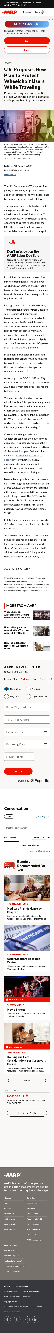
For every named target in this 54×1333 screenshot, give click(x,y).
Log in (36, 816)
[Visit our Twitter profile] (17, 1319)
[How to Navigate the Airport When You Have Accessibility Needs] (41, 631)
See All (27, 1080)
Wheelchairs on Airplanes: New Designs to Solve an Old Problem (17, 615)
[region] (27, 832)
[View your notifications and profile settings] (48, 837)
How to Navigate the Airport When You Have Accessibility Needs (16, 630)
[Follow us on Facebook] (7, 1319)
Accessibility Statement (30, 1291)
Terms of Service (10, 1291)
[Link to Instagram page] (26, 1319)
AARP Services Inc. (34, 1240)
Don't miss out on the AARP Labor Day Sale (23, 253)
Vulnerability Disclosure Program (16, 1307)
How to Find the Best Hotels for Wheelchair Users (16, 646)
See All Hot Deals (27, 1113)
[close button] (51, 19)
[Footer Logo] (27, 1175)
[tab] (8, 679)
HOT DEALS (15, 1096)
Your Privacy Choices (12, 1312)
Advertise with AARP (34, 1219)
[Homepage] (10, 12)
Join (27, 40)
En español (10, 174)
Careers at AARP (33, 1224)
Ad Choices (37, 1307)
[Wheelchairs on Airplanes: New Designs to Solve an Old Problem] (41, 615)
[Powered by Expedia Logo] (33, 781)
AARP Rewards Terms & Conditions (17, 1297)
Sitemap (7, 1286)
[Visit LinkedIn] (35, 1319)
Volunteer (8, 1208)
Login (38, 12)
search (18, 771)
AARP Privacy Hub (21, 1286)
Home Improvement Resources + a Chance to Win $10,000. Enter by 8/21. (24, 3)
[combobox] (27, 707)
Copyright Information (12, 1302)
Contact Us (31, 1198)
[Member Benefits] (10, 865)
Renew (27, 50)
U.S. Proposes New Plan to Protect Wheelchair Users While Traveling (25, 78)
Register (27, 12)
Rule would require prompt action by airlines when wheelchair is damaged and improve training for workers (27, 96)
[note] (27, 151)
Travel (8, 63)
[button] (27, 744)
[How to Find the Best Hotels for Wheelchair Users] (41, 646)
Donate (7, 1203)
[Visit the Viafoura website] (44, 851)
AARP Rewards (9, 1219)
